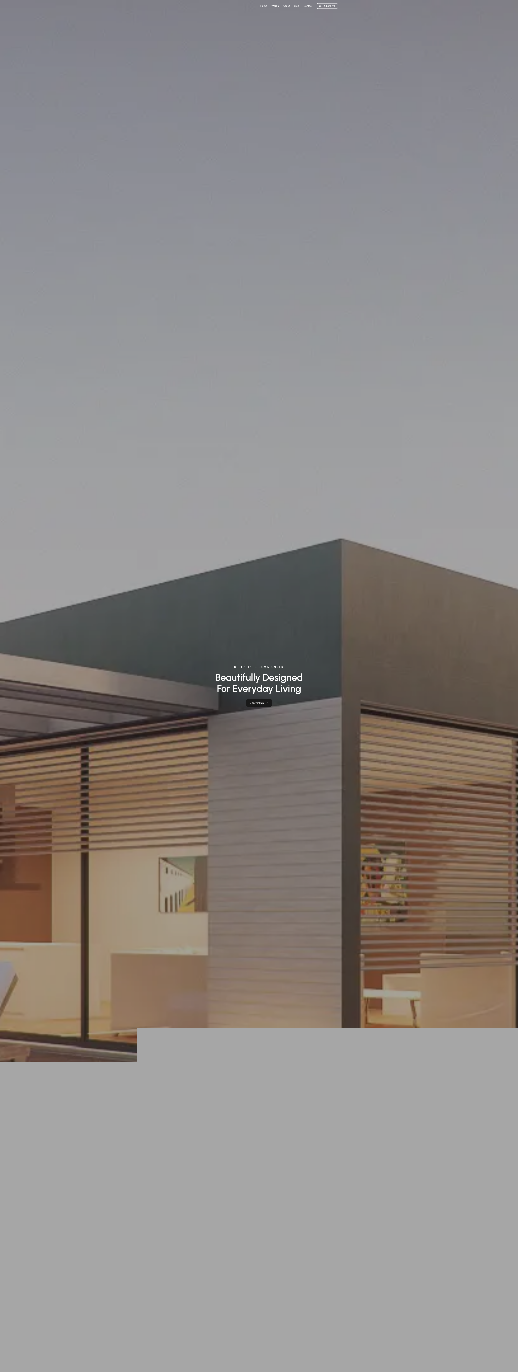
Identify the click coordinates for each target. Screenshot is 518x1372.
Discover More (257, 703)
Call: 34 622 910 (327, 6)
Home (263, 5)
